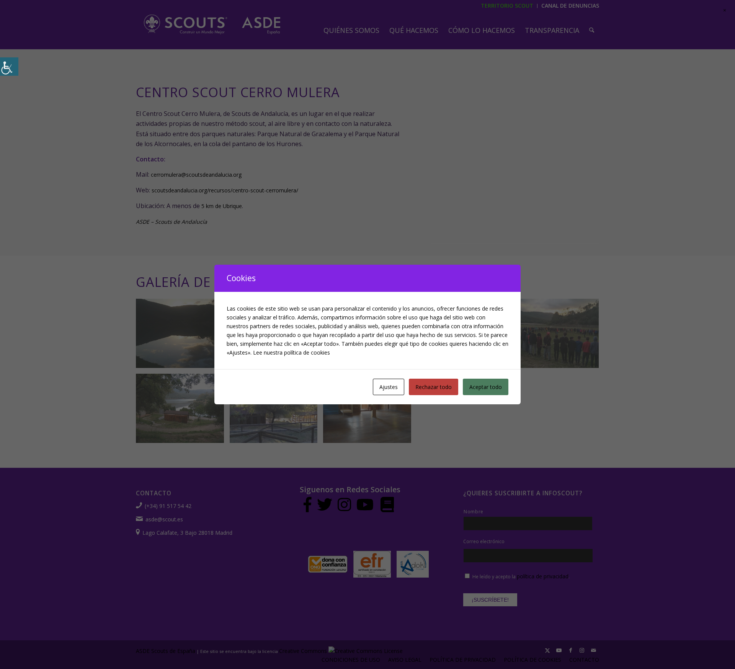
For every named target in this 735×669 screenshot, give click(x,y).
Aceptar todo (485, 387)
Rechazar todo (433, 387)
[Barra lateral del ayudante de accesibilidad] (9, 66)
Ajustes (388, 387)
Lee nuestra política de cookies (291, 352)
